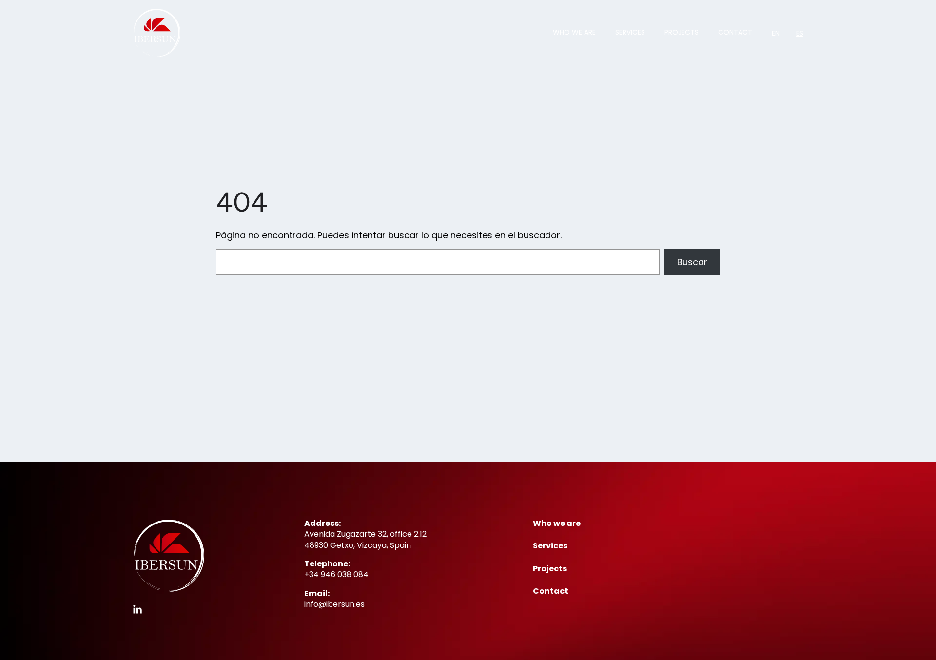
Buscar (692, 262)
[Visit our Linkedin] (137, 610)
